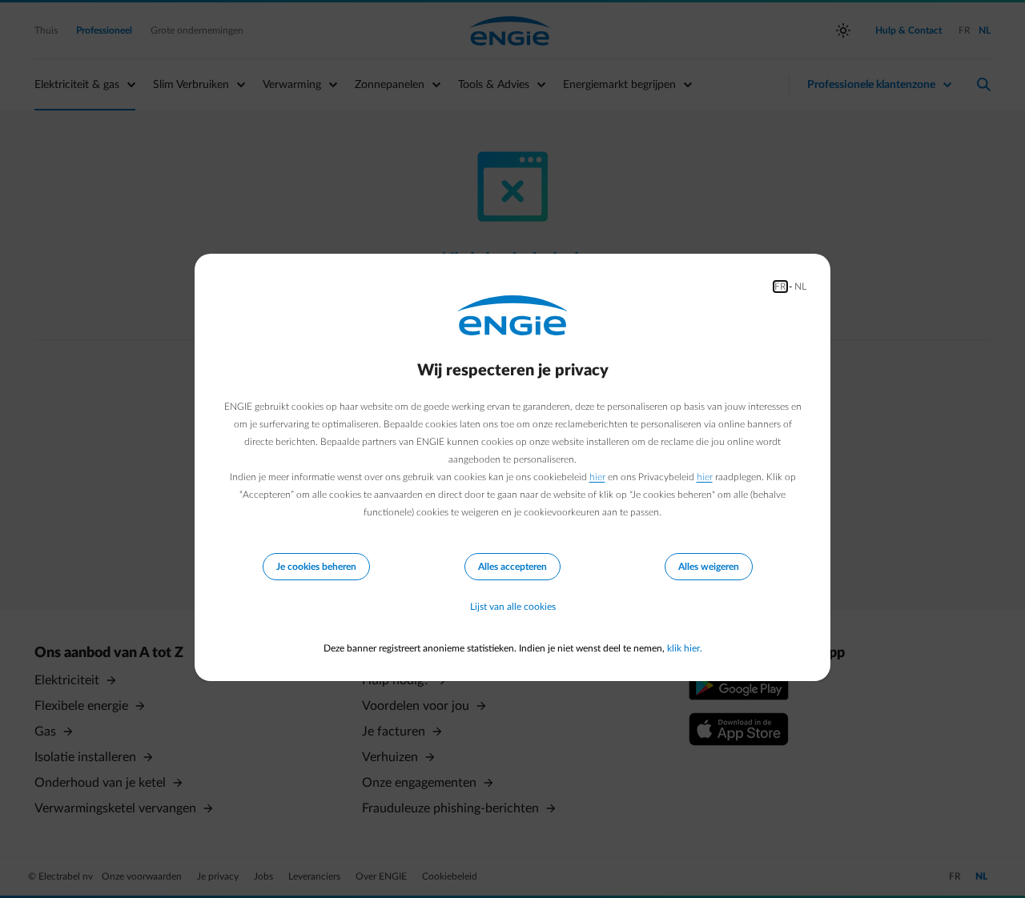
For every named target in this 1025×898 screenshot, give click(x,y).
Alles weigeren (708, 566)
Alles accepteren (512, 566)
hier (597, 477)
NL (800, 286)
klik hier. (684, 648)
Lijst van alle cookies (513, 606)
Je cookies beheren (316, 566)
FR (780, 286)
